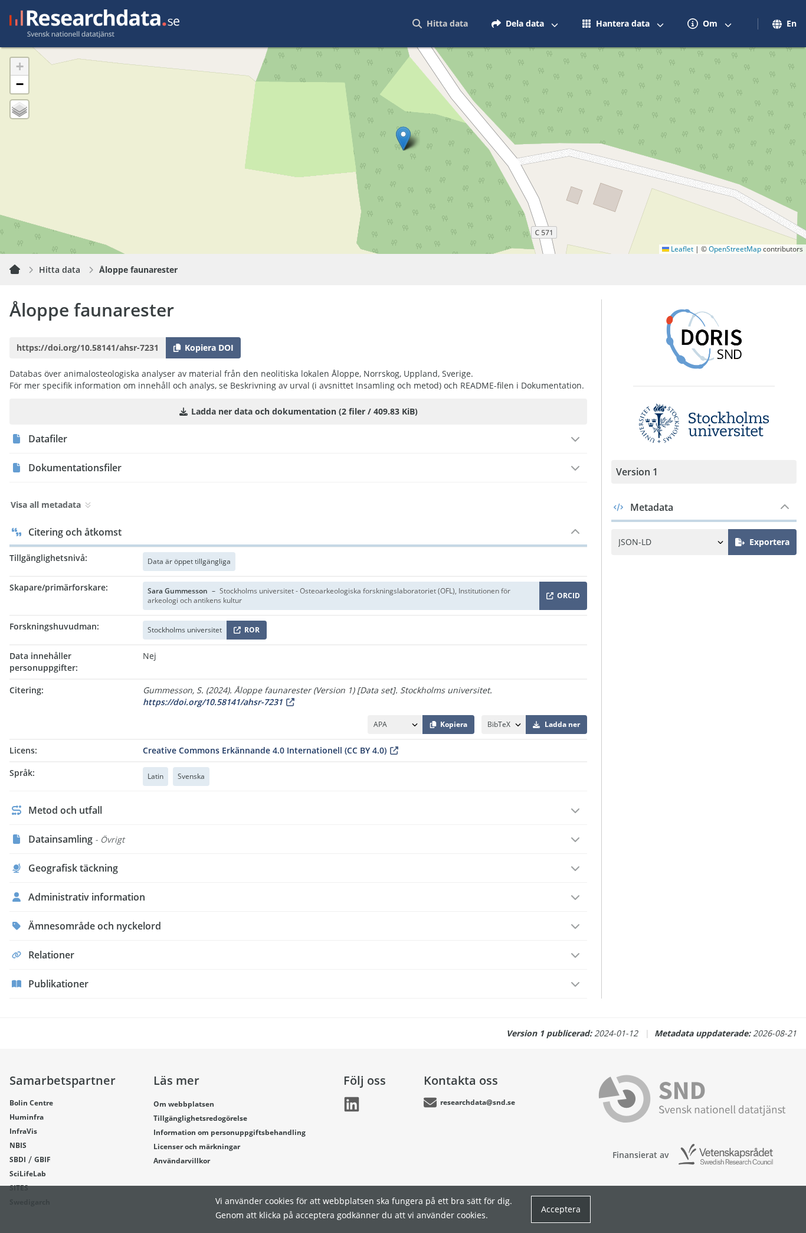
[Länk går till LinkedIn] (351, 1104)
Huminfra (26, 1117)
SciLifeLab (27, 1174)
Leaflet (681, 249)
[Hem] (21, 270)
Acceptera (561, 1209)
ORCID (566, 598)
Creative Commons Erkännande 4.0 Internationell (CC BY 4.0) (264, 750)
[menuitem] (440, 23)
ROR (250, 632)
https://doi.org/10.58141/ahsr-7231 (213, 701)
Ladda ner (562, 724)
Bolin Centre (31, 1103)
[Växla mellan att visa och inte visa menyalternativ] (554, 24)
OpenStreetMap (735, 249)
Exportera (769, 541)
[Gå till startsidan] (94, 24)
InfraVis (23, 1131)
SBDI (17, 1159)
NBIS (18, 1145)
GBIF (42, 1159)
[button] (403, 138)
